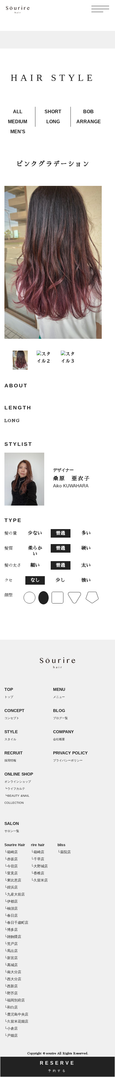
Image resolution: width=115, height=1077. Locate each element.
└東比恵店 (12, 880)
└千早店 (37, 859)
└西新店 (11, 986)
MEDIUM (17, 121)
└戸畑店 (11, 1035)
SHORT (53, 111)
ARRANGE (88, 121)
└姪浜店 (11, 887)
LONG (53, 121)
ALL (17, 111)
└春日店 (11, 915)
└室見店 (11, 873)
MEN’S (17, 131)
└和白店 (11, 1007)
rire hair (38, 845)
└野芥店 (11, 993)
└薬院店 (64, 852)
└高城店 (11, 965)
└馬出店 (11, 951)
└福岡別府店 (14, 1000)
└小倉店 (11, 1028)
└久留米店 (39, 880)
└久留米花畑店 (16, 1021)
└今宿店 (11, 866)
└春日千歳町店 (16, 923)
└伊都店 (11, 901)
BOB (88, 111)
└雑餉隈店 (12, 937)
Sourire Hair (14, 845)
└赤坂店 (11, 859)
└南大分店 (12, 972)
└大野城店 (39, 866)
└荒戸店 (11, 944)
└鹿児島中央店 (16, 1014)
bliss (61, 845)
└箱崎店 (11, 852)
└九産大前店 (14, 894)
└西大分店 (12, 979)
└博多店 (11, 930)
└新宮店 (11, 958)
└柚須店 (11, 908)
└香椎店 (37, 873)
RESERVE (57, 1066)
